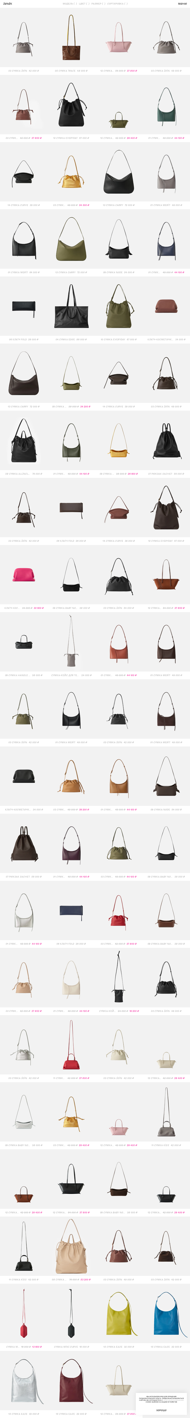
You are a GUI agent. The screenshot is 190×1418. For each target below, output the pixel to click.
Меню (182, 4)
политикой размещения (173, 1400)
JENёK (7, 4)
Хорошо (161, 1410)
